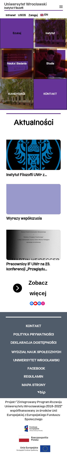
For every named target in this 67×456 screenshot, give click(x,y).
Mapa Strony (33, 385)
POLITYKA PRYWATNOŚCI (33, 334)
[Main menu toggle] (61, 6)
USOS (22, 15)
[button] (17, 33)
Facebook (36, 368)
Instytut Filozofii (13, 8)
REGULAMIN (33, 376)
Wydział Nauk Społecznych (36, 352)
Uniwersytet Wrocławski (25, 4)
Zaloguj (33, 15)
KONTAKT (33, 326)
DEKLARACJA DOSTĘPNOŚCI (33, 342)
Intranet (11, 15)
